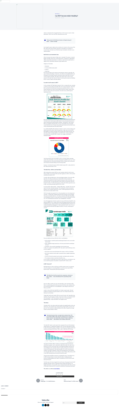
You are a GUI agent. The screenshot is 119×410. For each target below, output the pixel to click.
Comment (3, 388)
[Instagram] (48, 405)
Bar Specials (57, 13)
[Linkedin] (43, 405)
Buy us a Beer (59, 376)
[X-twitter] (45, 405)
